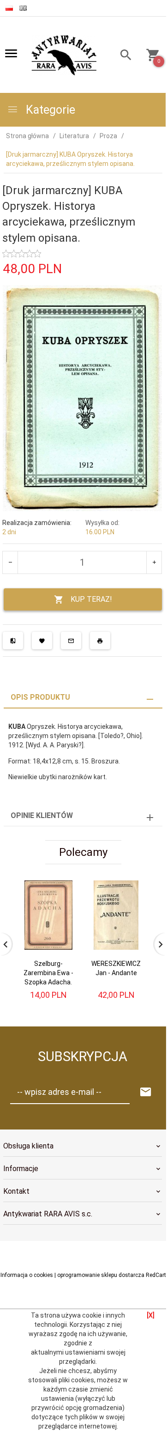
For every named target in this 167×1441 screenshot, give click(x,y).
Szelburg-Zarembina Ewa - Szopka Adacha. (48, 973)
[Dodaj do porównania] (13, 640)
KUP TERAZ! (91, 599)
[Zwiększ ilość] (153, 562)
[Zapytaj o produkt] (71, 640)
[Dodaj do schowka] (42, 640)
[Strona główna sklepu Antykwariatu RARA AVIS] (64, 55)
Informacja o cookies (26, 1275)
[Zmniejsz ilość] (10, 562)
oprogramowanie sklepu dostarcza (100, 1275)
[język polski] (9, 8)
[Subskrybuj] (145, 1092)
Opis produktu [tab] (40, 697)
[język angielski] (23, 8)
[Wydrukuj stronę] (100, 640)
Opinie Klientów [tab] (42, 815)
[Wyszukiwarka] (123, 56)
